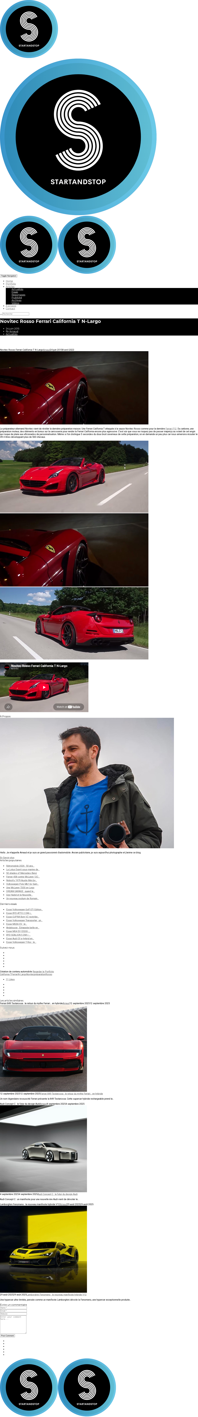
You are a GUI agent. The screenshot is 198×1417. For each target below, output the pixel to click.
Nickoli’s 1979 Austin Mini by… (21, 880)
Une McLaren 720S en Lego (20, 887)
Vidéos (15, 303)
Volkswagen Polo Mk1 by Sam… (22, 884)
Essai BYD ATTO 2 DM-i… (19, 913)
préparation (40, 974)
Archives (16, 300)
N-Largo (22, 974)
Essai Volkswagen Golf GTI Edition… (24, 909)
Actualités (17, 289)
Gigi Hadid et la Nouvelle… (19, 895)
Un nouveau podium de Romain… (22, 898)
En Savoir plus (7, 857)
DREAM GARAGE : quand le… (20, 891)
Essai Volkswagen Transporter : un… (24, 920)
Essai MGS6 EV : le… (16, 924)
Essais (15, 292)
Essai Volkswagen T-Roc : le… (21, 942)
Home (9, 281)
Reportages (18, 294)
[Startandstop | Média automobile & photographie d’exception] (58, 273)
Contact (10, 308)
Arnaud (13, 331)
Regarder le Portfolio (43, 971)
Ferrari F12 (171, 428)
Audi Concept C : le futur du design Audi (58, 1194)
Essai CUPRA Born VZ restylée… (22, 916)
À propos (11, 306)
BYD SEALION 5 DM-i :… (18, 935)
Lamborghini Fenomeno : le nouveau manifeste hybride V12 (57, 1294)
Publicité (17, 297)
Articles (10, 286)
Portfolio (11, 283)
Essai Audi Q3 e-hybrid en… (20, 938)
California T (5, 974)
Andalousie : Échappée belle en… (22, 927)
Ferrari (14, 974)
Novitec (30, 974)
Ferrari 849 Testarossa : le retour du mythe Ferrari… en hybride (71, 1093)
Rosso (49, 974)
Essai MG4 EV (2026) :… (18, 931)
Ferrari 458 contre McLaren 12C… (23, 876)
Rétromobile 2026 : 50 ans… (20, 866)
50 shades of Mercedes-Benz (21, 873)
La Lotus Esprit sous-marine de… (23, 869)
